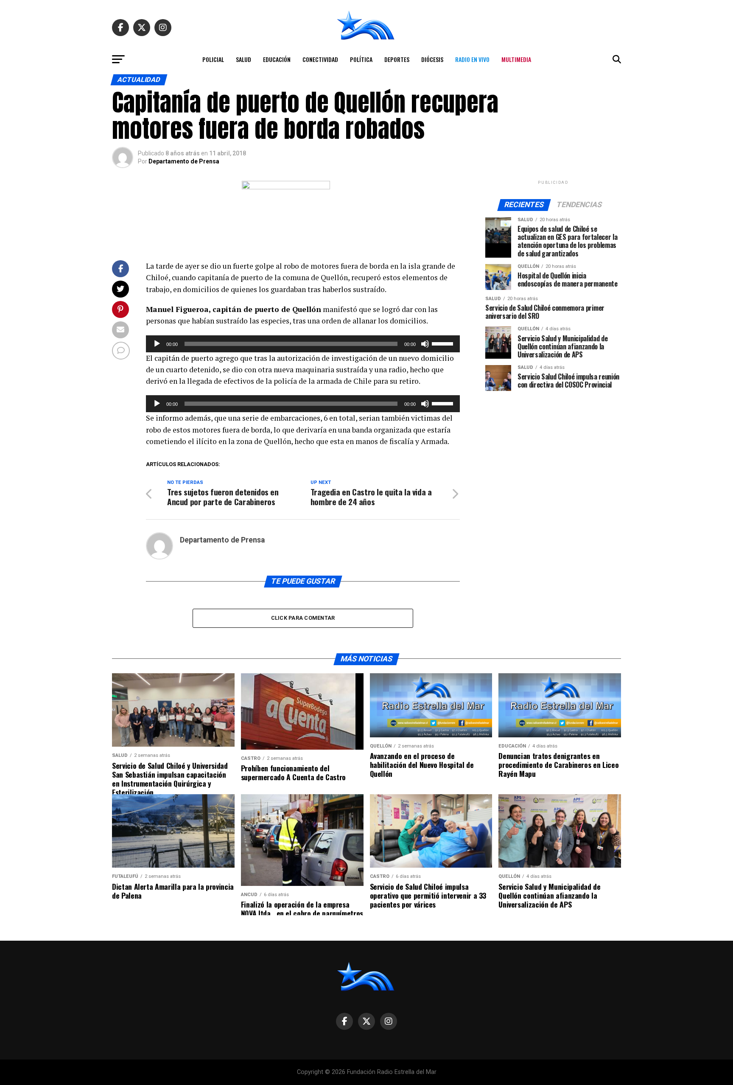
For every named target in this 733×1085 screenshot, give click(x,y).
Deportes (396, 59)
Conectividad (320, 59)
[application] (303, 343)
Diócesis (432, 59)
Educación (277, 59)
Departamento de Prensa (183, 161)
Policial (213, 59)
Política (361, 59)
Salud (243, 59)
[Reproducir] (157, 344)
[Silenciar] (425, 344)
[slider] (444, 343)
